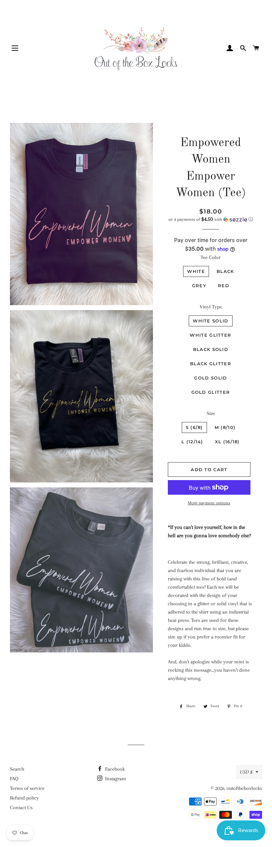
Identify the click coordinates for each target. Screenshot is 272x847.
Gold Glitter (210, 392)
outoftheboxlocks (244, 788)
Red (223, 285)
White (196, 271)
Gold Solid (210, 378)
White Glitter (210, 335)
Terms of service (27, 788)
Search (17, 769)
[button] (211, 219)
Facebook (114, 769)
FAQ (14, 779)
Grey (199, 285)
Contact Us (21, 807)
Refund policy (24, 798)
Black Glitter (210, 363)
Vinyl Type (211, 307)
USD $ (246, 772)
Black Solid (210, 349)
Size (211, 413)
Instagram (115, 779)
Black (225, 271)
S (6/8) (194, 427)
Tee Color (211, 257)
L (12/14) (192, 441)
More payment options (209, 502)
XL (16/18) (227, 441)
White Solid (210, 320)
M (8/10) (225, 427)
